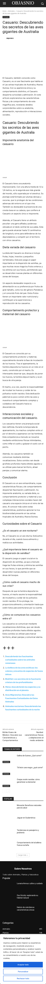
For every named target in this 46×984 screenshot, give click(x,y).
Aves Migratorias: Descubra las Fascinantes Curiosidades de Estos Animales (21, 698)
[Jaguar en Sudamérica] (9, 821)
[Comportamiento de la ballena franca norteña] (9, 845)
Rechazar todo (23, 978)
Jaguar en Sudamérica (26, 818)
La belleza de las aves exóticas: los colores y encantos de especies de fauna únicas (24, 671)
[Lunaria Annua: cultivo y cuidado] (9, 886)
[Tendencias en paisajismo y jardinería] (9, 833)
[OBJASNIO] (4, 38)
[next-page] (8, 791)
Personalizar (23, 971)
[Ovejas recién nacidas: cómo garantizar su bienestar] (9, 782)
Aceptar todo (23, 965)
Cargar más (22, 855)
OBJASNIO (10, 38)
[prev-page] (4, 791)
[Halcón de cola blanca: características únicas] (9, 910)
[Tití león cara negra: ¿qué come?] (9, 770)
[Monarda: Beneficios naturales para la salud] (9, 808)
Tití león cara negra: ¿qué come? (30, 768)
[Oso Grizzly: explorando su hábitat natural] (9, 898)
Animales (11, 11)
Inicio (4, 11)
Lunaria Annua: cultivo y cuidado (30, 883)
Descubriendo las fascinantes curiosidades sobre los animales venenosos (20, 659)
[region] (23, 959)
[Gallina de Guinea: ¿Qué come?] (9, 758)
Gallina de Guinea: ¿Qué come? (29, 756)
